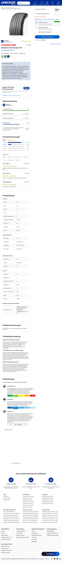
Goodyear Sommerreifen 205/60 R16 (11, 522)
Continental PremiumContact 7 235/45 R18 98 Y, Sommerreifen (50, 520)
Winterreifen (6, 496)
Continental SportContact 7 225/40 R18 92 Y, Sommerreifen (50, 513)
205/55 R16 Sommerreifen (47, 501)
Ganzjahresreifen (7, 498)
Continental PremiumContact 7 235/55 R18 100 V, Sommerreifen (50, 518)
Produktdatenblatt (15, 463)
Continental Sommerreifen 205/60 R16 (11, 513)
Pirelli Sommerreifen (27, 498)
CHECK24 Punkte (5, 552)
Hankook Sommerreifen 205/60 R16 (11, 520)
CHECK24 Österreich (6, 537)
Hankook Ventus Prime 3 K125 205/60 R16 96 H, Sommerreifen (31, 517)
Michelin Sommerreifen (28, 499)
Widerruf (47, 558)
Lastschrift (34, 539)
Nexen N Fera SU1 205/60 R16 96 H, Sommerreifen (31, 520)
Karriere (3, 531)
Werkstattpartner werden (22, 537)
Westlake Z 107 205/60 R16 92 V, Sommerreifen (31, 522)
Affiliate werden (20, 535)
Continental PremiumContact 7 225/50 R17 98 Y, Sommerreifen (50, 517)
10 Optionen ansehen (55, 44)
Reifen (2, 7)
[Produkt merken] (27, 45)
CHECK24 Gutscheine (6, 550)
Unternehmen (4, 535)
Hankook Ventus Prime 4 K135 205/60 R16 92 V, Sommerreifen (31, 515)
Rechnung (34, 537)
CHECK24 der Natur (53, 535)
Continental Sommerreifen (28, 496)
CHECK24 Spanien (5, 539)
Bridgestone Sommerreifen (28, 501)
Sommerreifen (6, 499)
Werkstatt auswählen (47, 37)
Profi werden (19, 533)
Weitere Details (27, 129)
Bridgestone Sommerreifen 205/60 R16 (11, 518)
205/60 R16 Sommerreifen (47, 496)
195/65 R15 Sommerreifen (47, 498)
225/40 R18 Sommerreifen (47, 499)
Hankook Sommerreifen (28, 503)
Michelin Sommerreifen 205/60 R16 (11, 517)
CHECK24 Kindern (52, 533)
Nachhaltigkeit (50, 531)
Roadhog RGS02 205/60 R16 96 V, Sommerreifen (31, 513)
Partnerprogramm (20, 531)
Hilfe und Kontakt (5, 546)
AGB (29, 558)
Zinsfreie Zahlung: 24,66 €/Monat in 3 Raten (48, 19)
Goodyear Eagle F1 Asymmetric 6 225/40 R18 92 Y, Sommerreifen (50, 511)
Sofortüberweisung (36, 535)
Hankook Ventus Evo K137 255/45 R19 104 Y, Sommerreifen (50, 522)
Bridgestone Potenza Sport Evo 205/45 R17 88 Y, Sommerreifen (50, 515)
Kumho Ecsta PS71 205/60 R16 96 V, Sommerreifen (31, 518)
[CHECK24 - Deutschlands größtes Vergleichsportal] (8, 3)
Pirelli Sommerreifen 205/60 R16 (10, 515)
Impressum (41, 558)
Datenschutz (34, 558)
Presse (3, 533)
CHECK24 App (5, 548)
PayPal (33, 531)
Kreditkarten (35, 533)
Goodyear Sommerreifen (28, 505)
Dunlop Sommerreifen (27, 507)
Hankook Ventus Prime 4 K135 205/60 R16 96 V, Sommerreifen (31, 511)
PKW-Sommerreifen (10, 7)
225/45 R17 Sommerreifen (47, 503)
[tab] (13, 36)
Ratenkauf (34, 541)
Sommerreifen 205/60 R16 (9, 511)
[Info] (7, 202)
